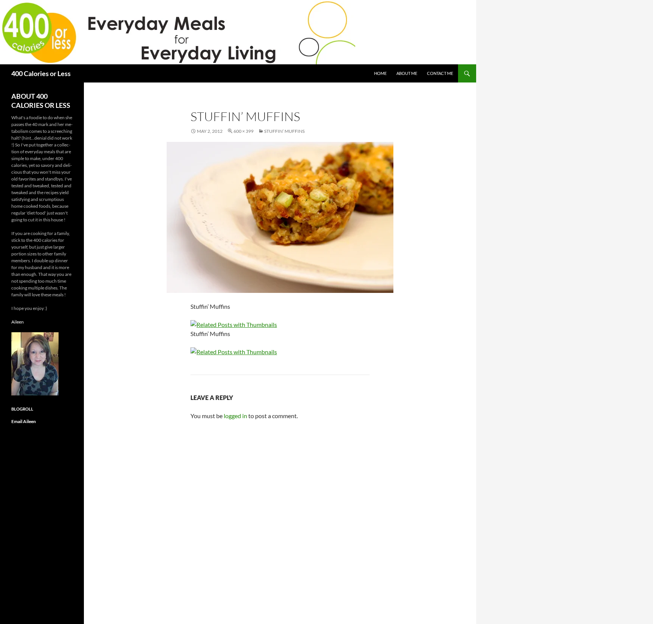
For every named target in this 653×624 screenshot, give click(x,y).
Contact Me (440, 73)
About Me (406, 73)
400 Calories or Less (41, 73)
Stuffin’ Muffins (284, 131)
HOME (380, 73)
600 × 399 (244, 131)
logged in (235, 415)
